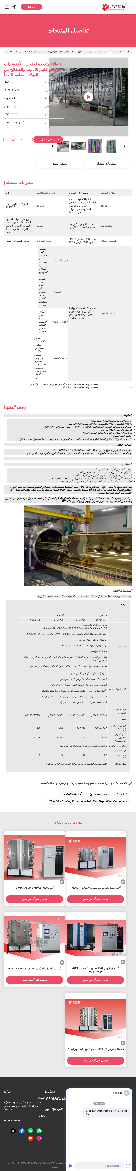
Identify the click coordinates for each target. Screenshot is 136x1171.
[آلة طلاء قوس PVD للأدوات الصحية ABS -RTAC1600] (95, 938)
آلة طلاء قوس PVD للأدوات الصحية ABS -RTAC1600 (95, 970)
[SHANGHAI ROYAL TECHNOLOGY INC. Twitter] (13, 1131)
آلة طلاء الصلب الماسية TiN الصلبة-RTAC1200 (34, 968)
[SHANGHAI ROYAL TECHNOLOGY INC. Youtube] (31, 1138)
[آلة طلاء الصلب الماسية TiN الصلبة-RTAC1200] (34, 938)
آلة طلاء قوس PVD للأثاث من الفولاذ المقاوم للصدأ (96, 1049)
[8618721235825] (39, 1131)
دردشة (31, 6)
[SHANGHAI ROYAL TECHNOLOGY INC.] (114, 7)
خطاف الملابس (43, 439)
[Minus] (71, 1093)
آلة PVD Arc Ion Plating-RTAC (34, 888)
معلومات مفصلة (106, 163)
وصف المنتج (59, 163)
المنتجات (117, 51)
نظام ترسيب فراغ (99, 794)
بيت (128, 52)
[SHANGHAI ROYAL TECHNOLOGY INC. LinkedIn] (39, 1138)
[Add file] (128, 1165)
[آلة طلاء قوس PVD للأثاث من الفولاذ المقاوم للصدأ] (95, 1019)
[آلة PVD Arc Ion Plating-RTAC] (34, 857)
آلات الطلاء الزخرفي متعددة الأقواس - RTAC (95, 888)
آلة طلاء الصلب (72, 794)
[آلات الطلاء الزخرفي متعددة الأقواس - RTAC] (95, 857)
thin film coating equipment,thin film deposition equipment (88, 801)
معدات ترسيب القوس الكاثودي (93, 51)
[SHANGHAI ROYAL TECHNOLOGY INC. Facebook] (22, 1131)
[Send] (70, 1165)
